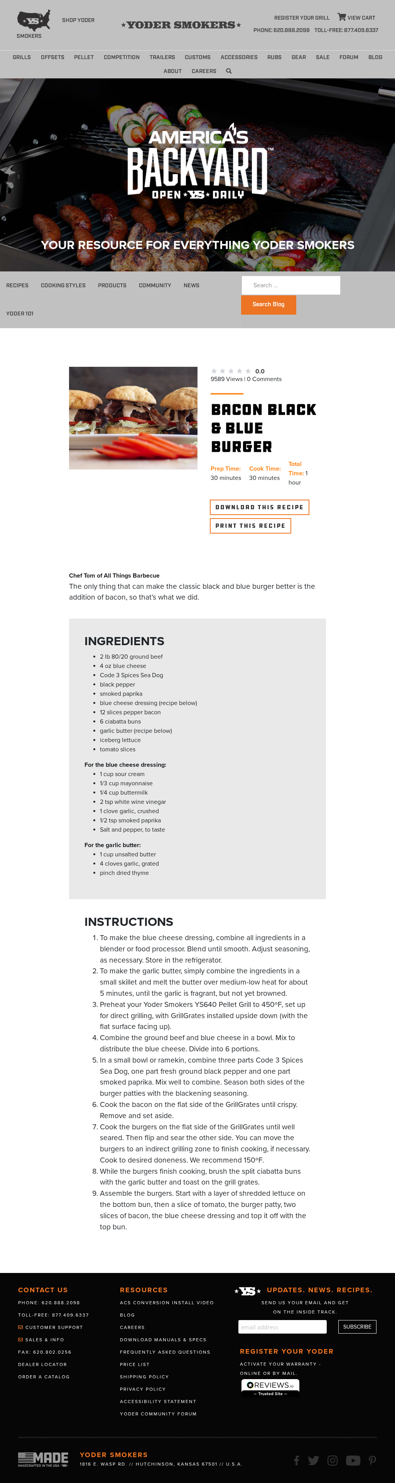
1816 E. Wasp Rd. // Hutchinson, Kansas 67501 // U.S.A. (161, 1464)
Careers (204, 71)
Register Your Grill (302, 18)
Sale (323, 57)
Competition (122, 57)
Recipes (17, 285)
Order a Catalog (44, 1377)
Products (112, 285)
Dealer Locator (42, 1364)
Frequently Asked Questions (165, 1352)
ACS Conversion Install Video (167, 1302)
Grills (22, 57)
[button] (229, 71)
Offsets (52, 57)
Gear (299, 57)
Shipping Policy (144, 1377)
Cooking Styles (63, 285)
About (173, 71)
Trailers (162, 57)
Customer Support (53, 1327)
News (191, 285)
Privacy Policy (143, 1389)
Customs (198, 57)
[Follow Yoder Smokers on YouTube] (353, 1459)
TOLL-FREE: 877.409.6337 (346, 30)
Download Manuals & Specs (163, 1339)
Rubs (274, 57)
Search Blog (269, 304)
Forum (348, 57)
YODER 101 (20, 313)
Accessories (239, 57)
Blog (375, 57)
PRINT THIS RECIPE (250, 526)
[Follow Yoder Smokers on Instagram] (332, 1459)
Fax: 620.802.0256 (45, 1352)
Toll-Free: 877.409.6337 (53, 1315)
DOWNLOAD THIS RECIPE (259, 507)
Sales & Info (44, 1339)
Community (155, 285)
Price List (135, 1364)
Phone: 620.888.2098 (281, 30)
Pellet (84, 57)
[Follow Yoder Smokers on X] (314, 1459)
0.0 (260, 371)
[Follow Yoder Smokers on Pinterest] (373, 1459)
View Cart (360, 18)
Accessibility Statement (158, 1401)
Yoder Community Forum (158, 1414)
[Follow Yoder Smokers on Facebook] (297, 1459)
